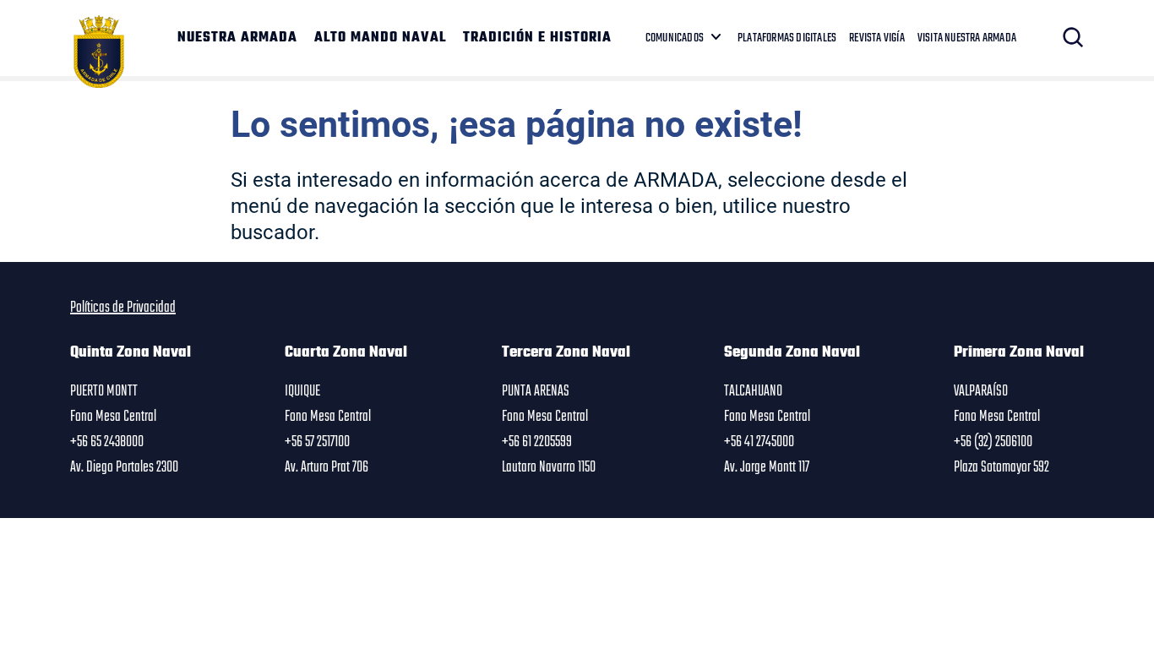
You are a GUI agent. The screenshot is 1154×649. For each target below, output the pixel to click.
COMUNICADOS (674, 38)
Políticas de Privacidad (123, 307)
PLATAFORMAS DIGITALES (787, 38)
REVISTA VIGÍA (877, 38)
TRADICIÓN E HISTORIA (537, 38)
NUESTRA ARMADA (237, 38)
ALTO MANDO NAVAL (380, 38)
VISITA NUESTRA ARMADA (966, 38)
